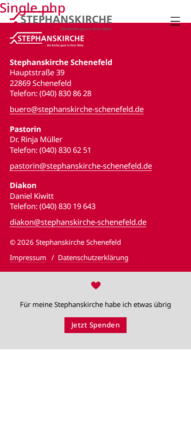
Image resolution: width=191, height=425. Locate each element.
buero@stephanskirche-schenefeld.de (77, 109)
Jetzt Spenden (95, 324)
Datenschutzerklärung (93, 257)
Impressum (28, 257)
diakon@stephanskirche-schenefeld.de (78, 222)
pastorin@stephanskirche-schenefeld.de (81, 166)
